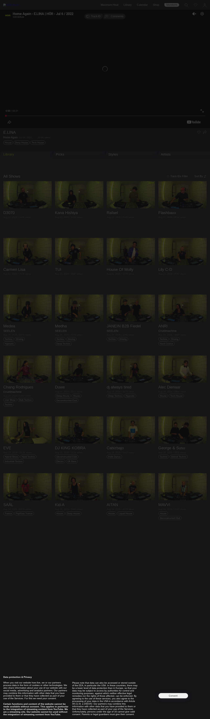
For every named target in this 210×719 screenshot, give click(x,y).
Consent (173, 695)
